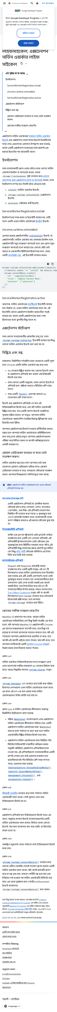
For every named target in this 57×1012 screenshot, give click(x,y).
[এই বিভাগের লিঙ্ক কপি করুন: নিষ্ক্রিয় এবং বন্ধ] (25, 353)
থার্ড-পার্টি (20, 551)
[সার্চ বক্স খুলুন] (32, 3)
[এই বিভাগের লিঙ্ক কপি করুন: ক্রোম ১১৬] (14, 703)
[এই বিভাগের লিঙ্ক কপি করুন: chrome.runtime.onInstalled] (40, 230)
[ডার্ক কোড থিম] (48, 264)
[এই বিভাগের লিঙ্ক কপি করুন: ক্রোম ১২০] (14, 656)
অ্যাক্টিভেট (32, 304)
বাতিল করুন (29, 33)
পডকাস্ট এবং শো (8, 962)
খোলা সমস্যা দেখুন (9, 936)
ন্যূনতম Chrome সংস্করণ (38, 644)
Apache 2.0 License (18, 906)
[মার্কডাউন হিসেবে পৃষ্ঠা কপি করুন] (21, 63)
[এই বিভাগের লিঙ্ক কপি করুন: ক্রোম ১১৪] (14, 787)
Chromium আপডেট (10, 948)
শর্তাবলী (5, 999)
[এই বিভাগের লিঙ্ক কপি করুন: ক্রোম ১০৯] (14, 838)
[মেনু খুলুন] (4, 3)
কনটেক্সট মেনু (14, 255)
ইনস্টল (39, 221)
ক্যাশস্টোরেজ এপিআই (12, 560)
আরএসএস (6, 987)
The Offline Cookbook (19, 592)
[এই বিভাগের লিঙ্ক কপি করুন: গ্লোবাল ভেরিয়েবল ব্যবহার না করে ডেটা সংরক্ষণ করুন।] (22, 457)
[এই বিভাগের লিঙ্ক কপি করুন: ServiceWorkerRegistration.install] (47, 211)
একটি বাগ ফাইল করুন (11, 932)
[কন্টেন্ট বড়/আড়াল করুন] (27, 74)
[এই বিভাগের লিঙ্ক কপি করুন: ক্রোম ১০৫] (14, 856)
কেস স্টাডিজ (7, 953)
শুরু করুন (28, 43)
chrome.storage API (12, 498)
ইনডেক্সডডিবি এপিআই (13, 529)
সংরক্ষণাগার (7, 957)
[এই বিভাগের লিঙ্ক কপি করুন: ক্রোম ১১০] (14, 809)
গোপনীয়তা (15, 999)
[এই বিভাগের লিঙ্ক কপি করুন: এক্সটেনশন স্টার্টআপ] (33, 328)
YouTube (6, 978)
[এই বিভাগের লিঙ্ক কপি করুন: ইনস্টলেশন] (20, 160)
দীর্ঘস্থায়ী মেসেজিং (10, 793)
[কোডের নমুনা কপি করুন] (52, 264)
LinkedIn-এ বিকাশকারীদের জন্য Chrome (18, 983)
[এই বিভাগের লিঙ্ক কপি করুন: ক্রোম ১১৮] (14, 678)
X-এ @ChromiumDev (11, 974)
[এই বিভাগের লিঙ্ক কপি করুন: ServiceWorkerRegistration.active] (47, 298)
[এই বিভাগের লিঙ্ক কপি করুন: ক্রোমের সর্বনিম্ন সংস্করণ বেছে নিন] (42, 611)
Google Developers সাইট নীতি (20, 909)
